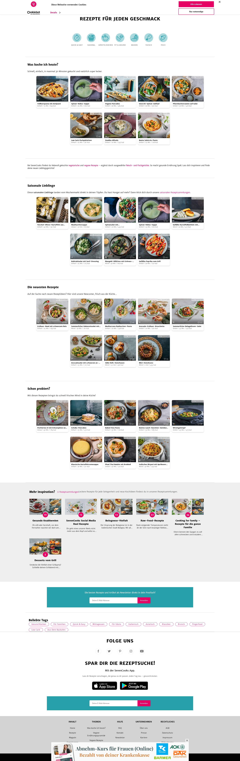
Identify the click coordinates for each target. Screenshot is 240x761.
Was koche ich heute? (96, 728)
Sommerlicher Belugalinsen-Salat (187, 326)
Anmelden (144, 600)
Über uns (144, 728)
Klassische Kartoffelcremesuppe (84, 464)
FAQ (120, 728)
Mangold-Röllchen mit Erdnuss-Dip (118, 261)
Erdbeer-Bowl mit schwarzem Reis (52, 326)
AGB (167, 728)
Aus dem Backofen (57, 630)
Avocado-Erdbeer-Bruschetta (151, 326)
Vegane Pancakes (112, 104)
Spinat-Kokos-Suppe (80, 104)
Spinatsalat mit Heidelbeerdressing (113, 225)
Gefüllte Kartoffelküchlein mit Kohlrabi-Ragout (185, 225)
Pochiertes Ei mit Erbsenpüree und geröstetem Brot (52, 428)
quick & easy (79, 624)
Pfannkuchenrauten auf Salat (185, 104)
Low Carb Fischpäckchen (81, 140)
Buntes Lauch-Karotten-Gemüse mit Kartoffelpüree (153, 428)
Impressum (167, 737)
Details (53, 12)
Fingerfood (197, 624)
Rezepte (72, 733)
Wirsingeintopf (179, 428)
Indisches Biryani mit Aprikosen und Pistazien (152, 464)
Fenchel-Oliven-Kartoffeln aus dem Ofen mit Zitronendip (50, 225)
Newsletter (120, 737)
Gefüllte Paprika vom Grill (149, 261)
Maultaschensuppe (79, 225)
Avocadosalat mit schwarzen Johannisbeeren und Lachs (85, 363)
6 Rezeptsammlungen (68, 492)
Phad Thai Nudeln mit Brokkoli (118, 464)
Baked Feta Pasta (112, 428)
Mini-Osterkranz (146, 363)
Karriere (143, 737)
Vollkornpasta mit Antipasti (49, 104)
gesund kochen (39, 624)
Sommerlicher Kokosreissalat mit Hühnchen (85, 326)
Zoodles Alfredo (111, 140)
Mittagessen (98, 624)
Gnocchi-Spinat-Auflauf (149, 104)
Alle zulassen (196, 4)
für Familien (60, 624)
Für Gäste (116, 624)
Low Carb (36, 630)
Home (72, 728)
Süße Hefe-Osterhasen (114, 363)
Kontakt (120, 733)
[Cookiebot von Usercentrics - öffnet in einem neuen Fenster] (33, 13)
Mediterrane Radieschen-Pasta (118, 326)
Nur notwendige (196, 12)
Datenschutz (167, 733)
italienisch (133, 624)
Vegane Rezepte (96, 740)
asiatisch (150, 624)
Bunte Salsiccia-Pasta (148, 140)
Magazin (72, 737)
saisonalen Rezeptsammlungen (175, 192)
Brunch (181, 624)
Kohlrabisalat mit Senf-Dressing (85, 261)
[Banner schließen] (219, 2)
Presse (144, 733)
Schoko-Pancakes (78, 428)
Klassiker (166, 624)
